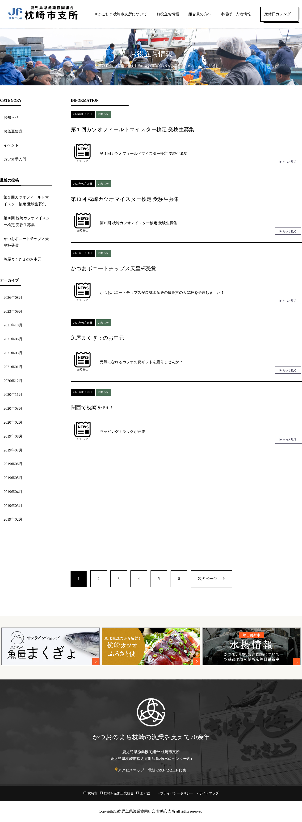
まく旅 (145, 793)
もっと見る (288, 162)
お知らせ (11, 117)
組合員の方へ (200, 14)
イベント (11, 145)
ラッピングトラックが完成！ (124, 432)
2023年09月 (13, 311)
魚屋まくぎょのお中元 (22, 259)
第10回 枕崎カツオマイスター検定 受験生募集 (27, 221)
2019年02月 (13, 519)
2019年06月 (13, 464)
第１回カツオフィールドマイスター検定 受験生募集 (26, 200)
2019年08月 (13, 436)
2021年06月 (13, 339)
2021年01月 (13, 367)
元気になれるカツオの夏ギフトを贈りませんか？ (141, 362)
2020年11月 (13, 394)
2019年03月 (13, 506)
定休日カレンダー (279, 14)
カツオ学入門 (15, 159)
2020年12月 (13, 381)
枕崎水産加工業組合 (119, 793)
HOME (37, 35)
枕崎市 (92, 793)
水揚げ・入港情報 (236, 14)
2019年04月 (13, 492)
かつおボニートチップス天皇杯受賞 (26, 242)
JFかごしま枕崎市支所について (120, 14)
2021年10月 (13, 325)
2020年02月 (13, 422)
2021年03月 (13, 353)
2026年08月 (13, 297)
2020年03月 (13, 408)
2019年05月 (13, 478)
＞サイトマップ (207, 793)
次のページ (207, 579)
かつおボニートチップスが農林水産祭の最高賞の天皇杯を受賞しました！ (162, 293)
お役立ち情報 (167, 14)
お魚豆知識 (13, 131)
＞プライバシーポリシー (175, 793)
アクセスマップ (131, 770)
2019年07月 (13, 450)
